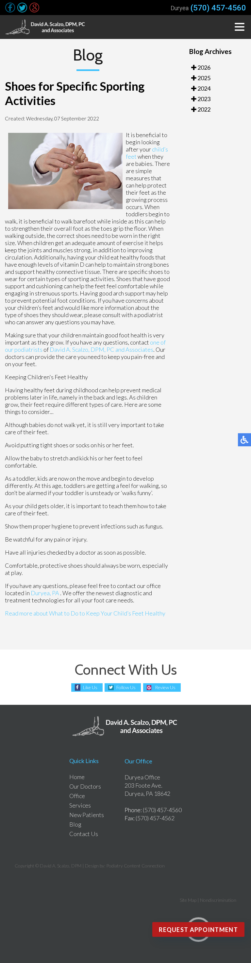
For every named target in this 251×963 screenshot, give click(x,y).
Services (80, 805)
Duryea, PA (45, 593)
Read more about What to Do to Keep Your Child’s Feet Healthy (85, 613)
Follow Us (126, 687)
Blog (75, 824)
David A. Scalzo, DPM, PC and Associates (101, 349)
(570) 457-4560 (218, 8)
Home (77, 776)
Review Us (165, 687)
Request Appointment (198, 929)
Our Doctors (85, 786)
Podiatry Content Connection (135, 865)
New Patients (86, 814)
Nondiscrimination (218, 900)
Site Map (188, 900)
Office (77, 795)
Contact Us (83, 833)
